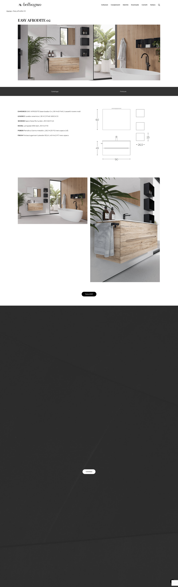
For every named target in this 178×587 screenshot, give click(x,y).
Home (9, 11)
